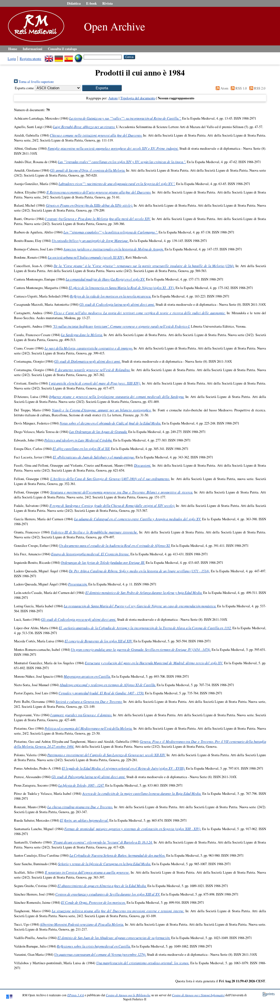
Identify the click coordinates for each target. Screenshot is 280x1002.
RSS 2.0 (259, 88)
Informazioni (32, 48)
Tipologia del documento (137, 98)
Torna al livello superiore (36, 81)
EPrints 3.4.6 (75, 995)
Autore (113, 98)
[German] (58, 56)
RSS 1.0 (241, 88)
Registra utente (30, 58)
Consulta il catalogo (62, 48)
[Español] (68, 56)
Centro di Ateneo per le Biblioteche (128, 995)
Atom (224, 88)
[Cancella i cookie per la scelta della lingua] (78, 56)
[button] (102, 88)
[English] (49, 56)
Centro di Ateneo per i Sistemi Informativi (198, 995)
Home (12, 48)
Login (12, 58)
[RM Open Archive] (35, 42)
